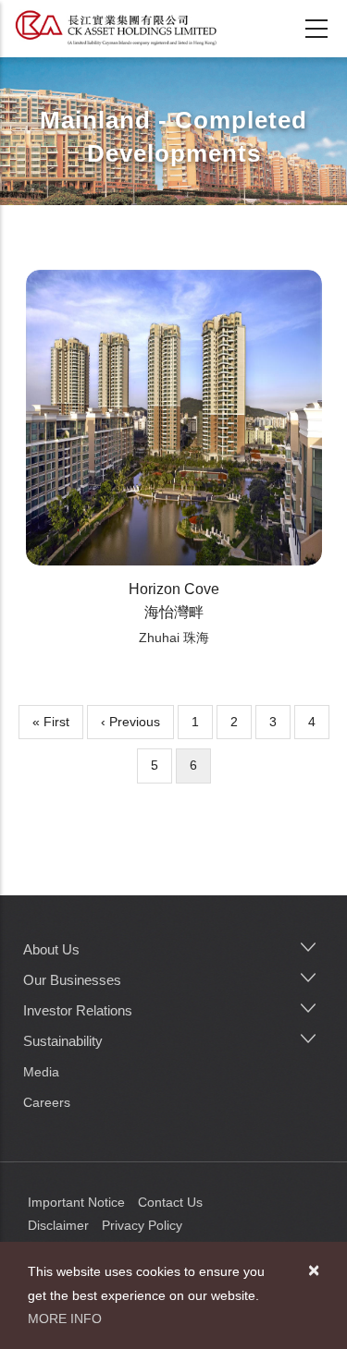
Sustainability (63, 1041)
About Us (51, 949)
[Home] (115, 27)
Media (41, 1071)
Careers (46, 1102)
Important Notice (76, 1202)
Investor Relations (77, 1010)
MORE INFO (65, 1318)
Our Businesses (72, 980)
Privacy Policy (142, 1225)
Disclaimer (58, 1225)
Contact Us (170, 1202)
